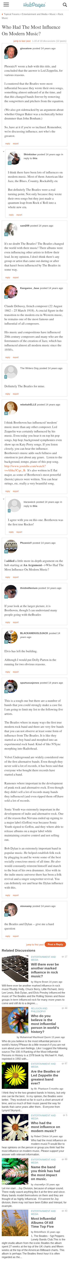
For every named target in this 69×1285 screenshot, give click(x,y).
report (16, 144)
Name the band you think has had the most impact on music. (45, 1173)
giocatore (26, 48)
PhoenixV (26, 543)
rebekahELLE (28, 404)
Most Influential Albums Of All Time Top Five (43, 1222)
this (35, 158)
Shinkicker (30, 154)
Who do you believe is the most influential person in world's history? (45, 1024)
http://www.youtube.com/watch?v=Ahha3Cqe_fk (25, 468)
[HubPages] (34, 5)
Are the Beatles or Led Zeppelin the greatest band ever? (45, 1077)
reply (7, 144)
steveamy (26, 906)
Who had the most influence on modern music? (45, 1127)
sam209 (24, 225)
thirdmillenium (29, 588)
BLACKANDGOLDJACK (34, 633)
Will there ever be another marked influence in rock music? (45, 970)
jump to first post (35, 944)
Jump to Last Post (22, 41)
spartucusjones (29, 682)
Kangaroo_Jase (29, 288)
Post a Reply (55, 944)
